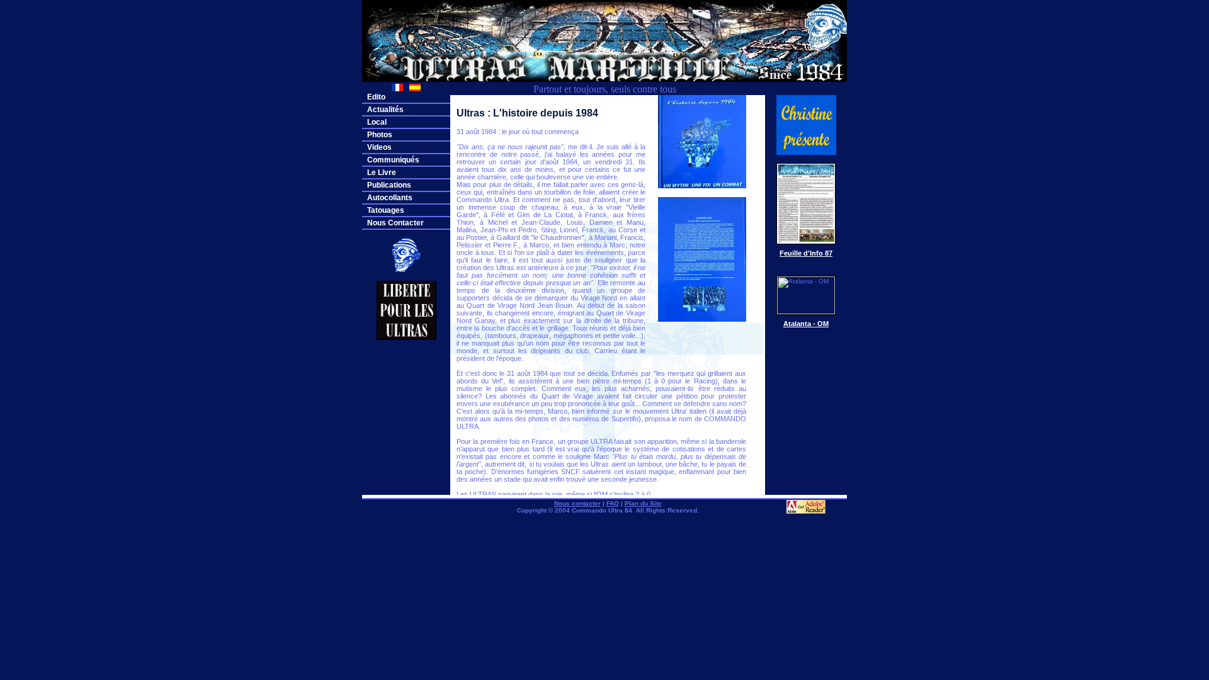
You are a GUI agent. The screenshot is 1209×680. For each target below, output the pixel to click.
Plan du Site (643, 503)
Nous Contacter (395, 222)
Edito (376, 97)
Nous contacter (577, 503)
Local (377, 122)
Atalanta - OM (806, 323)
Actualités (385, 109)
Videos (379, 147)
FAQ (612, 503)
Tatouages (385, 210)
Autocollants (389, 197)
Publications (389, 185)
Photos (379, 134)
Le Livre (381, 172)
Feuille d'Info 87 (806, 253)
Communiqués (393, 160)
